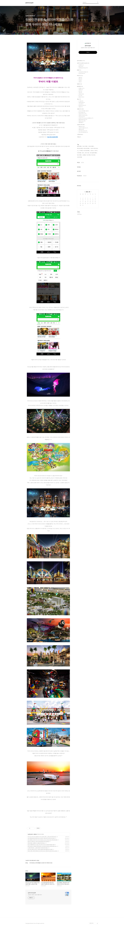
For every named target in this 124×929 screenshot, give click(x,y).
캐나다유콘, (93, 155)
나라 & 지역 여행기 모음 (84, 110)
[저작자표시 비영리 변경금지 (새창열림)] (43, 828)
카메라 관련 (82, 102)
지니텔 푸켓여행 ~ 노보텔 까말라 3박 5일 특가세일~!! (38, 847)
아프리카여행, (79, 157)
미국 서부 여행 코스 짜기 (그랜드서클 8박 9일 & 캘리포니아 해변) (40, 849)
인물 (80, 77)
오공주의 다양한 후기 (83, 128)
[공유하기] (31, 828)
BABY (79, 70)
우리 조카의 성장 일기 (83, 132)
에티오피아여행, (80, 148)
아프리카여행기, (91, 146)
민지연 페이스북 (92, 918)
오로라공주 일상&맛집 (94, 916)
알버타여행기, (79, 146)
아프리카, (92, 150)
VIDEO (79, 84)
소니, (78, 150)
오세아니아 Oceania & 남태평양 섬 (86, 118)
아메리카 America (83, 115)
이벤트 (81, 106)
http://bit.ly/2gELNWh (52, 137)
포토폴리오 (81, 65)
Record (81, 66)
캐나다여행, (89, 155)
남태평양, (84, 155)
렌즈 (80, 91)
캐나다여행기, (79, 155)
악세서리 (81, 94)
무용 (80, 81)
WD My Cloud (82, 105)
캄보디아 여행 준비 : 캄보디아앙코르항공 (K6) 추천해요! (38, 841)
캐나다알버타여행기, (93, 152)
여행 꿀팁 (81, 122)
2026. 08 (88, 191)
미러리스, (96, 150)
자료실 (79, 136)
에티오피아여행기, (86, 148)
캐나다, (83, 152)
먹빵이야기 (82, 126)
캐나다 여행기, (85, 146)
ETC (80, 95)
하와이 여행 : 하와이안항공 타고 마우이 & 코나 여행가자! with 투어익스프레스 (42, 850)
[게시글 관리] (33, 828)
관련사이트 (91, 923)
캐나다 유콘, (87, 152)
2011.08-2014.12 (83, 130)
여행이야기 (80, 109)
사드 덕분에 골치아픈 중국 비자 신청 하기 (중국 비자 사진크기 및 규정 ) (41, 838)
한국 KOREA (82, 112)
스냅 (80, 80)
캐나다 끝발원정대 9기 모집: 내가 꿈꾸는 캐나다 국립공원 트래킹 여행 (41, 844)
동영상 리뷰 (81, 97)
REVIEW (80, 86)
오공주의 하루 (30, 834)
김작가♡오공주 (29, 3)
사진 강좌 (81, 104)
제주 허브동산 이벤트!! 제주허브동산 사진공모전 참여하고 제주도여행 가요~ (42, 846)
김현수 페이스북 (92, 921)
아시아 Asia (82, 116)
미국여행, (81, 150)
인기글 (82, 162)
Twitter (84, 175)
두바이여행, (79, 152)
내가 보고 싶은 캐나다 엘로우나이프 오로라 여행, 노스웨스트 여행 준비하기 (42, 836)
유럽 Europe (82, 121)
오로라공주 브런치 (93, 911)
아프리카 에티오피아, (94, 148)
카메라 (81, 89)
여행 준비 (35, 834)
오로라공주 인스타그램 (94, 907)
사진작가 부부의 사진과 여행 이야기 (35, 894)
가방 (80, 92)
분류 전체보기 (81, 60)
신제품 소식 (81, 88)
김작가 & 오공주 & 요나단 (83, 63)
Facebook (79, 175)
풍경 (80, 78)
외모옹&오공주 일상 (83, 67)
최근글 (78, 162)
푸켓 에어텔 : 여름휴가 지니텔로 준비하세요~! (36, 843)
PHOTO (80, 75)
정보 (79, 99)
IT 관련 (81, 101)
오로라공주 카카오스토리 (94, 909)
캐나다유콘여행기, (86, 150)
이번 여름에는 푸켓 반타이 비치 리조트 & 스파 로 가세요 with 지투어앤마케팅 (42, 839)
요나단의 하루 (82, 73)
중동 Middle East (83, 119)
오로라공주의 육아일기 (83, 72)
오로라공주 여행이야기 (94, 914)
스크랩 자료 (80, 134)
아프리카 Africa (82, 113)
